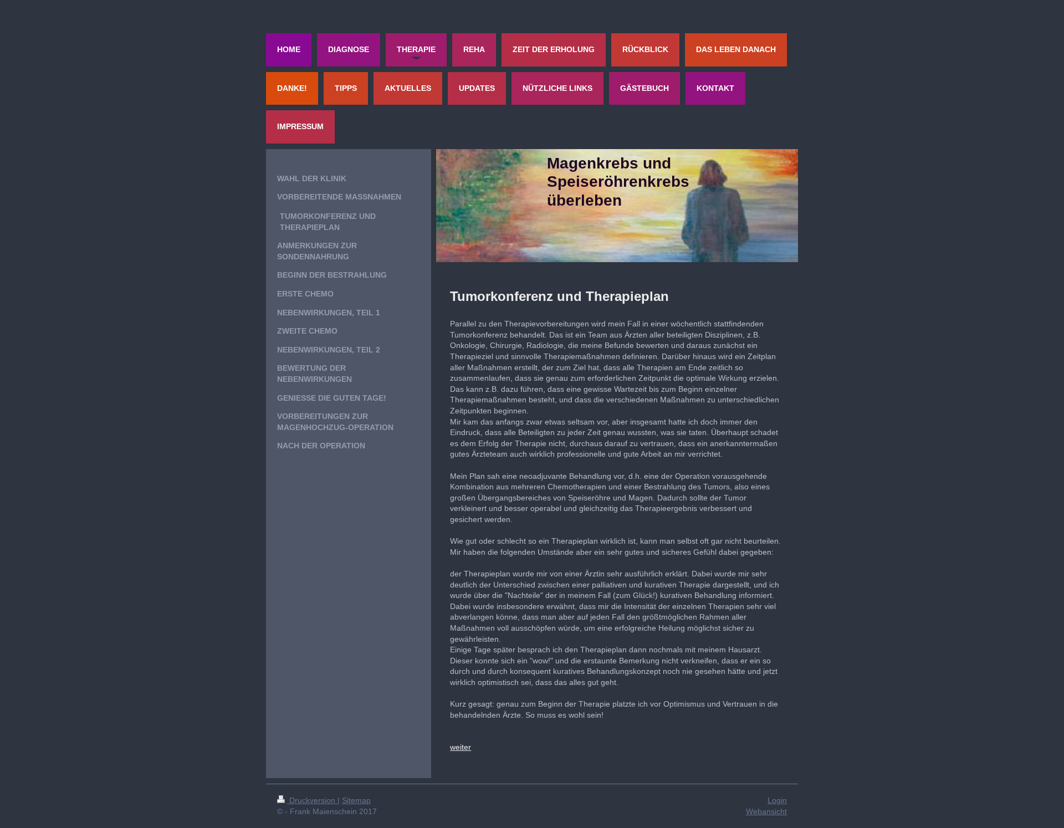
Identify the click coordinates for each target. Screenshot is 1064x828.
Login (777, 800)
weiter (460, 747)
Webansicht (766, 811)
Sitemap (356, 800)
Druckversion (312, 800)
